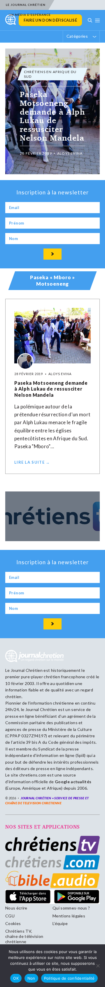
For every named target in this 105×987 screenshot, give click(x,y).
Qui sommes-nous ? (71, 907)
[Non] (98, 966)
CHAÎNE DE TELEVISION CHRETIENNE (33, 803)
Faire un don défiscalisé (50, 20)
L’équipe (60, 923)
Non (31, 978)
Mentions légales (68, 915)
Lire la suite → (32, 462)
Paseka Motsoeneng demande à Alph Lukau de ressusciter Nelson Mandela (51, 389)
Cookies (13, 923)
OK (16, 978)
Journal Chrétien (27, 670)
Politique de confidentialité (69, 978)
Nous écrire (16, 907)
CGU (10, 915)
